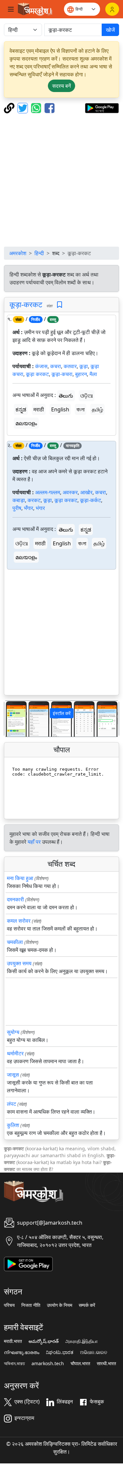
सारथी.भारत (106, 1363)
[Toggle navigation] (11, 9)
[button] (12, 719)
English (60, 409)
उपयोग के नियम (59, 1305)
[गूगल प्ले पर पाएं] (102, 107)
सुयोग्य (13, 1032)
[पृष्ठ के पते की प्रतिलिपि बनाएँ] (10, 107)
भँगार (28, 508)
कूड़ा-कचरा (61, 374)
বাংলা (80, 409)
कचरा (55, 366)
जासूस (13, 1074)
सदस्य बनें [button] (61, 85)
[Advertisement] (61, 180)
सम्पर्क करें (87, 1305)
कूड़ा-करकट (26, 304)
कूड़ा (83, 366)
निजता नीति (30, 1305)
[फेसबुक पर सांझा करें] (49, 107)
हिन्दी (39, 253)
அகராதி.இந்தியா (81, 1341)
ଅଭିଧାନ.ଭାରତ (93, 1352)
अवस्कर (70, 492)
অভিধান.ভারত (14, 1363)
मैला (93, 374)
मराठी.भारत (13, 1341)
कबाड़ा (18, 500)
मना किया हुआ (20, 878)
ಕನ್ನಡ (20, 409)
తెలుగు (66, 395)
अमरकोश (17, 253)
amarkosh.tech (47, 1363)
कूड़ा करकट (37, 374)
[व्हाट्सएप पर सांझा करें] (37, 107)
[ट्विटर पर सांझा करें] (23, 107)
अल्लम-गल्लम (47, 492)
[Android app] (28, 1263)
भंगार (40, 508)
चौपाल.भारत (80, 1363)
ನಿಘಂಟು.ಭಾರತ (59, 1352)
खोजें (110, 29)
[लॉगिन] (112, 9)
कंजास (41, 366)
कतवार (70, 366)
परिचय (9, 1305)
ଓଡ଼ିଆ (86, 395)
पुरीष (16, 508)
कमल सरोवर (19, 920)
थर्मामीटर (15, 1053)
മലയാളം (26, 423)
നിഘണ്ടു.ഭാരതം (21, 1352)
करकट (34, 500)
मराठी (38, 409)
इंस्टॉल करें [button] (62, 713)
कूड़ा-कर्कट (90, 500)
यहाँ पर (34, 841)
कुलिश (13, 1125)
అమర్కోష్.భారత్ (44, 1341)
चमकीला (15, 942)
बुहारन (81, 374)
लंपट (11, 1103)
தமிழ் (97, 409)
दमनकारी (15, 899)
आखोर (86, 492)
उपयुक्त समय (19, 963)
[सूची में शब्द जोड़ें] (59, 304)
